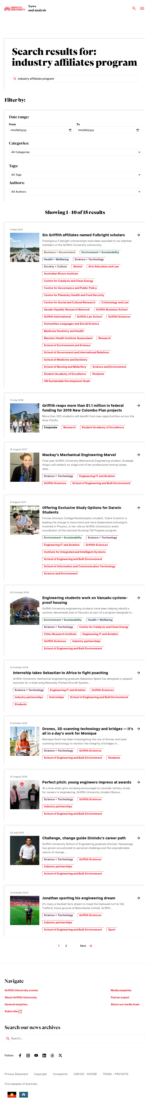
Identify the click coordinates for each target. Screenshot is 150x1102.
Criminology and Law (115, 302)
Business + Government (59, 252)
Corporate (50, 427)
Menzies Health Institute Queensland (68, 338)
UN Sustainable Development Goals (67, 381)
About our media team (125, 1004)
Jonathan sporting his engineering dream (78, 898)
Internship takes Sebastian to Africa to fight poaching (60, 673)
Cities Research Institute (60, 634)
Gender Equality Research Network (67, 309)
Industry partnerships (86, 641)
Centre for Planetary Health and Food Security (74, 295)
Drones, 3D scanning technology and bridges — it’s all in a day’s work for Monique (87, 731)
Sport (111, 929)
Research (104, 338)
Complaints (60, 1074)
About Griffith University (21, 997)
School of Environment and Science (67, 345)
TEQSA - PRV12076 (115, 1074)
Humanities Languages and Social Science (71, 323)
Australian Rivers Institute (61, 273)
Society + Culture (55, 266)
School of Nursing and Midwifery (65, 366)
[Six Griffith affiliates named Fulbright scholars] (24, 247)
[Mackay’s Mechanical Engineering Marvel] (24, 467)
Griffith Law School (89, 316)
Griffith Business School (112, 309)
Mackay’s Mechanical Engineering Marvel (79, 455)
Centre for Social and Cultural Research (69, 302)
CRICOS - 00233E (85, 1074)
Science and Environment (109, 366)
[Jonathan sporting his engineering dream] (24, 910)
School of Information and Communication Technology (79, 566)
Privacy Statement (16, 1074)
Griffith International (57, 316)
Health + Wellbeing (56, 259)
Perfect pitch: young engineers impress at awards (86, 782)
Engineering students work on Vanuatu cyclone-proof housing (85, 600)
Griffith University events (21, 990)
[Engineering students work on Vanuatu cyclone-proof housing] (24, 610)
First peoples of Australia (21, 1084)
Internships (56, 697)
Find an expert (120, 997)
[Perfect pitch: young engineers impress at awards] (24, 794)
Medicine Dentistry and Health (64, 331)
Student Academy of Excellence (65, 374)
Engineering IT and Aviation (97, 476)
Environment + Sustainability (100, 252)
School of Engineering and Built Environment (101, 483)
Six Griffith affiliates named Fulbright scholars (83, 235)
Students (98, 374)
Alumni (77, 266)
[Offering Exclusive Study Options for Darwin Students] (24, 520)
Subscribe (11, 1011)
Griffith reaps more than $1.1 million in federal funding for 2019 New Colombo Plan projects (83, 407)
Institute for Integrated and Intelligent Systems (75, 552)
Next (83, 945)
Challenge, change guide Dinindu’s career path (84, 838)
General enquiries (16, 1004)
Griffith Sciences (119, 316)
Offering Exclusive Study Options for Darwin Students (81, 510)
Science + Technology (89, 259)
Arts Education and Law (103, 266)
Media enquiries (121, 990)
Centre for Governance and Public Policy (70, 288)
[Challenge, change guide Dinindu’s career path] (24, 850)
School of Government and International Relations (76, 352)
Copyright (40, 1074)
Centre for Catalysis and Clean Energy (68, 281)
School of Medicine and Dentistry (65, 359)
